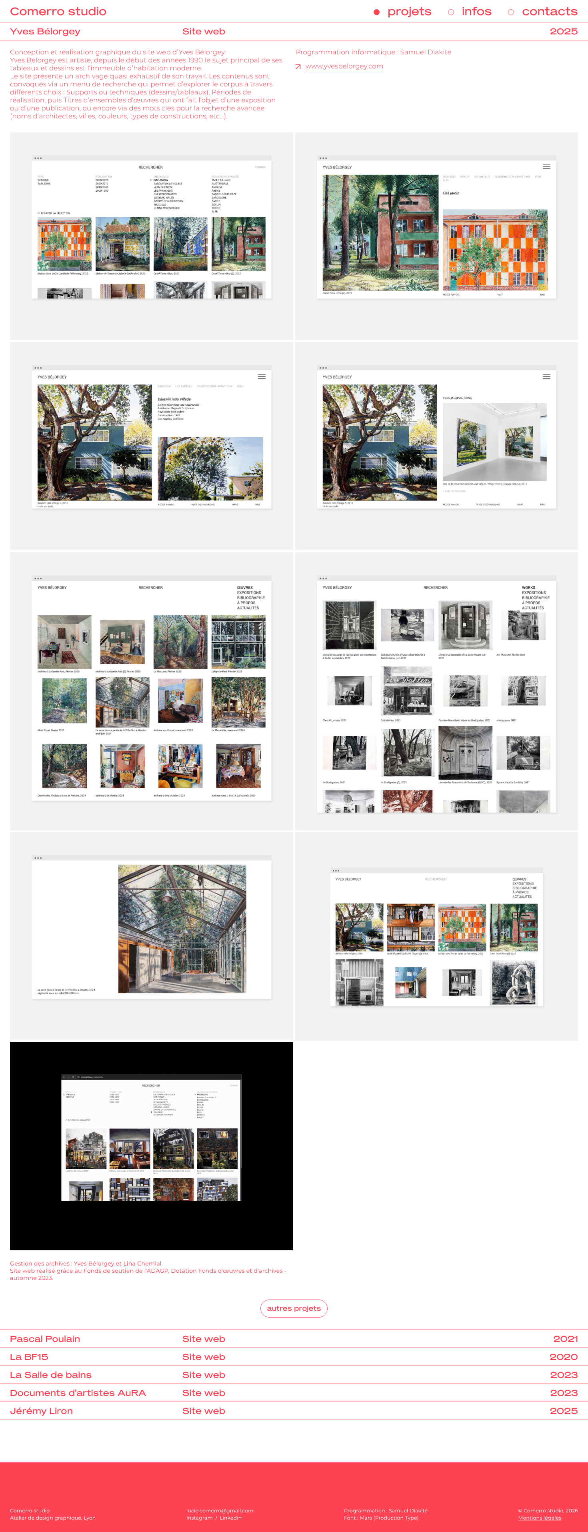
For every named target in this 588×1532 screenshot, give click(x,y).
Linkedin (231, 1518)
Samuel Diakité (408, 1511)
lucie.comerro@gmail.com (220, 1511)
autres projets (294, 1308)
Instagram (200, 1518)
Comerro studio (58, 11)
